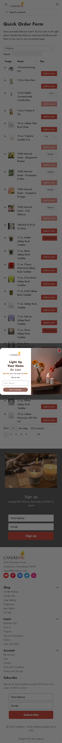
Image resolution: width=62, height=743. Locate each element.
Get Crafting (15, 390)
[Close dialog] (59, 350)
